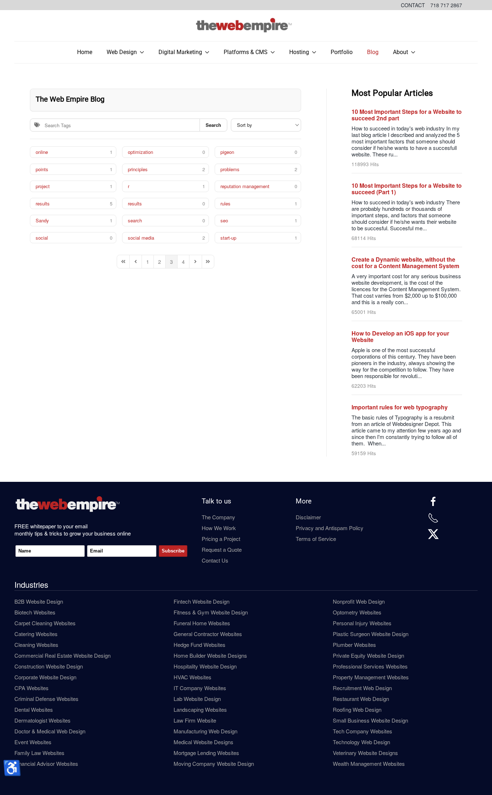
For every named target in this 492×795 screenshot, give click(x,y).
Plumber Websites (354, 644)
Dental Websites (33, 709)
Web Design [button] (122, 52)
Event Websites (33, 742)
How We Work (219, 528)
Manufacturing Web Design (205, 731)
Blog (373, 52)
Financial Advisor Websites (46, 763)
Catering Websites (36, 634)
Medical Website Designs (203, 742)
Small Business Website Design (370, 720)
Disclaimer (308, 517)
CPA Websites (31, 688)
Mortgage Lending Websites (206, 752)
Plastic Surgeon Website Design (370, 634)
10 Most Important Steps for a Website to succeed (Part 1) (407, 188)
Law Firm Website (195, 720)
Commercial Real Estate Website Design (62, 655)
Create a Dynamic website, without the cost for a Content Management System (405, 262)
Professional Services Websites (370, 666)
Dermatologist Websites (42, 720)
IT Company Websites (200, 688)
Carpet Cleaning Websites (45, 623)
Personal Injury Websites (362, 623)
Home (84, 52)
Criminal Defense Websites (46, 698)
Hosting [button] (299, 52)
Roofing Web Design (357, 709)
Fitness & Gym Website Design (211, 612)
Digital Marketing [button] (180, 52)
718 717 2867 (446, 5)
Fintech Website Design (201, 601)
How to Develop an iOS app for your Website (400, 336)
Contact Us (215, 560)
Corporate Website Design (45, 677)
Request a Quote (222, 549)
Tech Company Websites (362, 731)
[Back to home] (246, 25)
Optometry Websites (357, 612)
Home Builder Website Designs (210, 655)
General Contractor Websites (208, 634)
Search (213, 124)
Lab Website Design (197, 698)
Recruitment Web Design (362, 688)
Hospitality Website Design (205, 666)
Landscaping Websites (200, 709)
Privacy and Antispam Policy (329, 528)
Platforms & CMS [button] (246, 52)
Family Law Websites (39, 752)
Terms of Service (316, 538)
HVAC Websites (192, 677)
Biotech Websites (34, 612)
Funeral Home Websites (202, 623)
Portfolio (342, 52)
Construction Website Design (48, 666)
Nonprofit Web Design (359, 601)
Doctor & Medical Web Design (49, 731)
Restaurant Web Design (361, 698)
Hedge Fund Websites (199, 644)
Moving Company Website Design (214, 763)
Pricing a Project (221, 538)
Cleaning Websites (36, 644)
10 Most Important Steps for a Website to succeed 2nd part (407, 114)
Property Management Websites (371, 677)
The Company (218, 517)
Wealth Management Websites (369, 763)
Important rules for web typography (400, 407)
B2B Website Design (38, 601)
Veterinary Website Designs (365, 752)
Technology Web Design (361, 742)
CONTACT (413, 5)
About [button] (400, 52)
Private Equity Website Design (368, 655)
